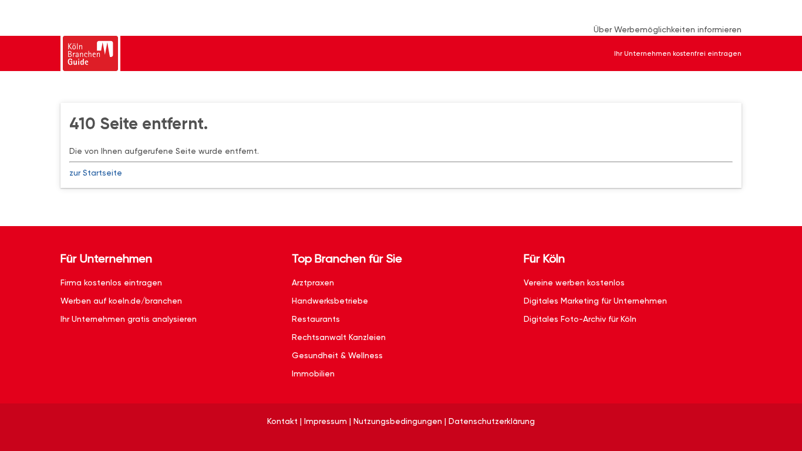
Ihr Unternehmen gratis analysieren (128, 319)
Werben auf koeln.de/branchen (121, 300)
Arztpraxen (313, 282)
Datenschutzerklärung (492, 421)
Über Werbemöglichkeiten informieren (668, 29)
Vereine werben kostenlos (574, 282)
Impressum (325, 421)
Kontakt (282, 421)
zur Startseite (95, 172)
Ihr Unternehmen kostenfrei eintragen (678, 53)
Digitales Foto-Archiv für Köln (580, 319)
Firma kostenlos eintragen (111, 282)
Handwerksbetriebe (330, 300)
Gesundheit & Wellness (337, 355)
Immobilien (313, 373)
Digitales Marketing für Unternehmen (595, 300)
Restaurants (316, 319)
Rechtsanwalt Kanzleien (339, 337)
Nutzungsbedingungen (397, 421)
